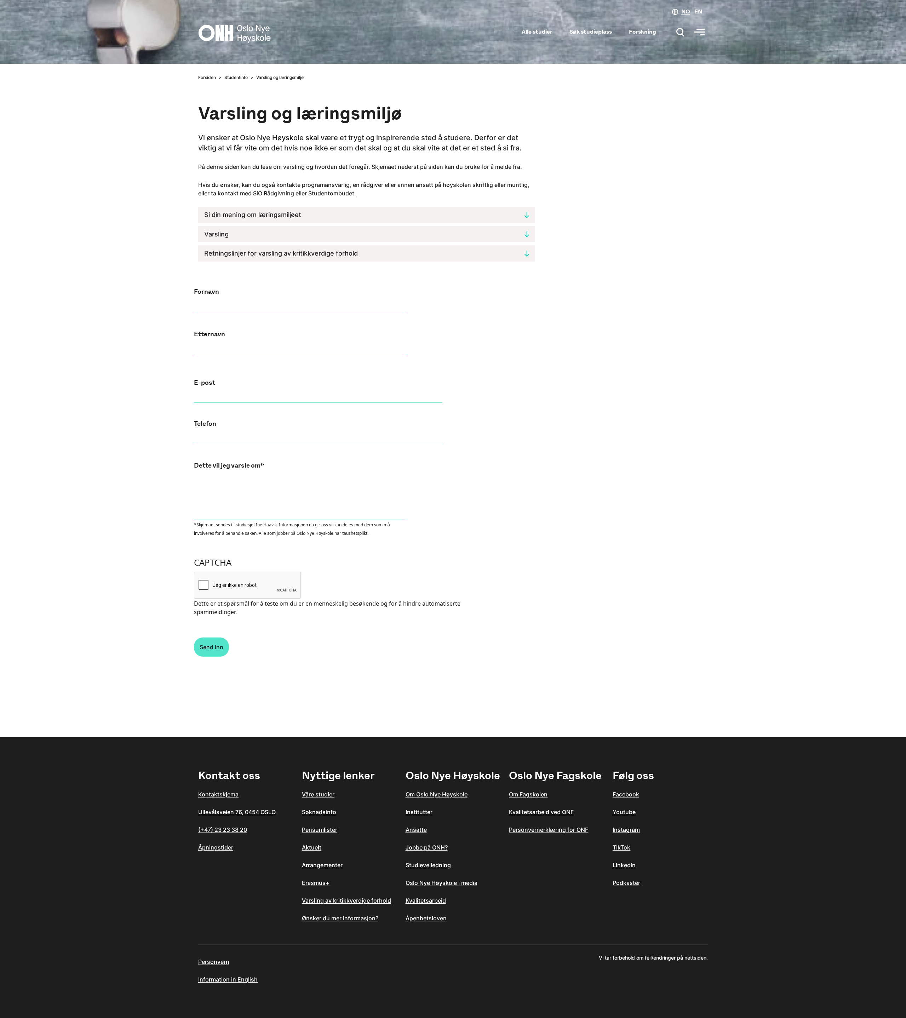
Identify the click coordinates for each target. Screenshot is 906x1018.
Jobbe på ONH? (427, 847)
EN (698, 11)
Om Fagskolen (528, 794)
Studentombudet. (332, 193)
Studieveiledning (428, 865)
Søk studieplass (590, 31)
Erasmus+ (315, 882)
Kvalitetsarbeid (426, 900)
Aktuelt (311, 847)
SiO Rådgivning (273, 193)
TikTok (621, 847)
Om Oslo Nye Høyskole (437, 794)
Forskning (642, 31)
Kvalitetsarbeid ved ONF (541, 812)
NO (685, 11)
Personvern (213, 961)
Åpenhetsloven (426, 918)
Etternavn (209, 334)
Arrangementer (322, 865)
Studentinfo (236, 77)
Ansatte (416, 829)
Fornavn (206, 292)
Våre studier (318, 794)
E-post (204, 383)
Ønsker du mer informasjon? (340, 918)
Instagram (626, 829)
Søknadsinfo (319, 812)
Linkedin (624, 865)
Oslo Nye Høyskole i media (441, 882)
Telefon (205, 424)
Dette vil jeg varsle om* (229, 465)
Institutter (419, 812)
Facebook (626, 794)
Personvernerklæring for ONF (548, 829)
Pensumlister (319, 829)
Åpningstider (215, 847)
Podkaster (626, 882)
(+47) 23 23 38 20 (222, 829)
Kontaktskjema (218, 794)
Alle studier (537, 31)
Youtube (624, 812)
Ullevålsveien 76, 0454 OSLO (237, 812)
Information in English (228, 979)
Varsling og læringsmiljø (280, 77)
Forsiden (207, 77)
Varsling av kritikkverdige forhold (346, 900)
